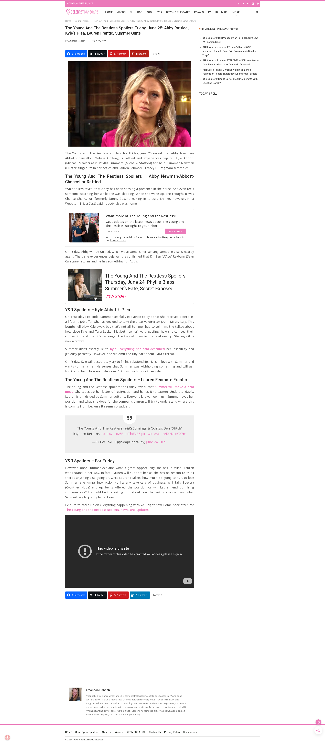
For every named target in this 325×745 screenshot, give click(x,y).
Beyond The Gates (178, 12)
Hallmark (221, 12)
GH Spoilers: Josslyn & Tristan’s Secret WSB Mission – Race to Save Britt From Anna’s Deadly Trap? (229, 51)
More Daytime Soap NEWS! (220, 28)
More (236, 12)
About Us (107, 732)
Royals (199, 12)
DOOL (149, 12)
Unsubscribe (190, 732)
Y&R (159, 12)
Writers (119, 732)
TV (209, 12)
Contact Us (155, 732)
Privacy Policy (172, 732)
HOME (109, 12)
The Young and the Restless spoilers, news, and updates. (107, 510)
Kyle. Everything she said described (137, 349)
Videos (121, 12)
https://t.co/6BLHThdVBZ (120, 433)
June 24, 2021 (156, 442)
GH (131, 12)
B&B (139, 12)
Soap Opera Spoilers (86, 732)
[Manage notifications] (7, 737)
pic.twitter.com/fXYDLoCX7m (163, 433)
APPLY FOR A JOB (136, 732)
